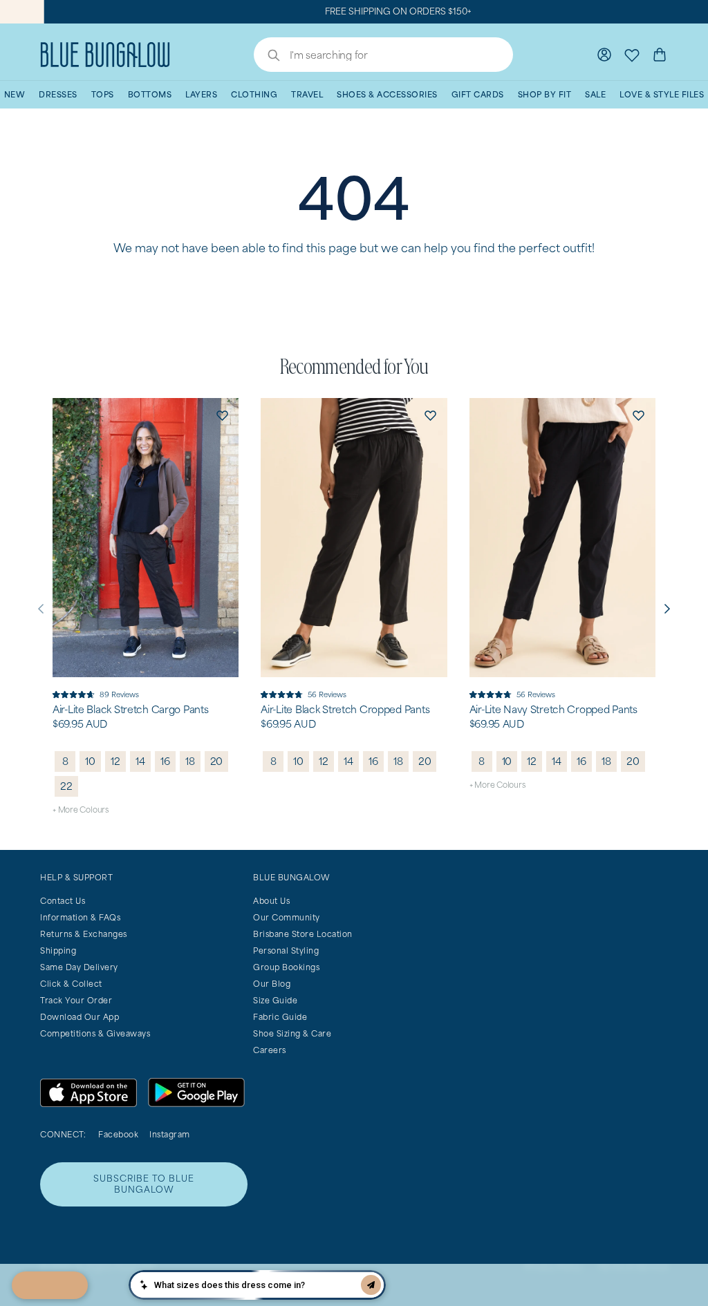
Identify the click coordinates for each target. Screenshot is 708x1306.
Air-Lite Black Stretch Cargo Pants (130, 709)
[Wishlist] (632, 54)
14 (140, 761)
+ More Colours (81, 809)
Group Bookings (286, 967)
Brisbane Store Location (303, 933)
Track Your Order (76, 1000)
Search (266, 56)
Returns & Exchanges (83, 933)
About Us (271, 900)
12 (115, 761)
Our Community (286, 917)
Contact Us (62, 900)
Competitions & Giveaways (95, 1033)
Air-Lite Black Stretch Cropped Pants (345, 709)
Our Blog (271, 983)
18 (190, 761)
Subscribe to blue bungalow (143, 1184)
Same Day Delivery (79, 967)
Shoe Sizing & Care (292, 1033)
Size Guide (275, 1000)
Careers (269, 1049)
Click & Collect (71, 983)
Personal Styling (286, 950)
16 (165, 761)
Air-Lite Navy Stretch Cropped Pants (553, 709)
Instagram (169, 1134)
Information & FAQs (80, 917)
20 (216, 761)
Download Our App (79, 1016)
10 (90, 761)
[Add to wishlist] (222, 415)
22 (66, 786)
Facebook (118, 1134)
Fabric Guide (280, 1016)
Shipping (58, 950)
